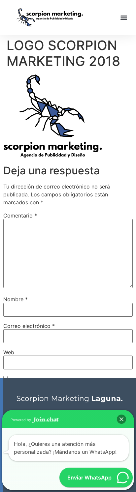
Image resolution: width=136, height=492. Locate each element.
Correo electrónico (29, 326)
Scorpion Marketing (70, 398)
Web (8, 352)
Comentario (20, 215)
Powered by (21, 420)
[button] (124, 17)
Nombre (15, 299)
